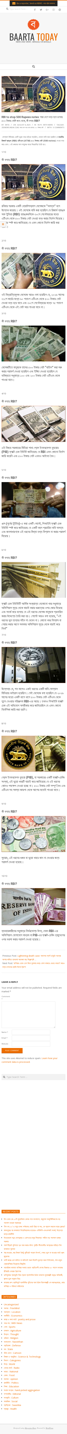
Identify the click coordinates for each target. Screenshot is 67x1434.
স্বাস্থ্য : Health (10, 1408)
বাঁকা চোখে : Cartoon (12, 1352)
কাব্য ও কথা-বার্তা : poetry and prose (20, 1319)
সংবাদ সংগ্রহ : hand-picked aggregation (22, 1390)
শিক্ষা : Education (11, 1386)
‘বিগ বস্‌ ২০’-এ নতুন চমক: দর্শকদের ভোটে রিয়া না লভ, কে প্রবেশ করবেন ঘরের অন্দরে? (34, 1226)
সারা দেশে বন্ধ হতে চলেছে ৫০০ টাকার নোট (31, 127)
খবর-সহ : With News (45, 125)
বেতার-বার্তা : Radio (11, 1367)
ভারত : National (11, 1371)
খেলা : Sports (9, 1326)
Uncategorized (11, 1304)
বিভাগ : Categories (12, 1360)
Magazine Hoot (30, 1428)
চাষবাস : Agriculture (12, 1330)
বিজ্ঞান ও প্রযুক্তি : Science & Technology (22, 1356)
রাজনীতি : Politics (11, 1382)
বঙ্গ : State (8, 1349)
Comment (6, 997)
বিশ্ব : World (9, 1364)
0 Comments (58, 127)
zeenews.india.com (10, 127)
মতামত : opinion (11, 1378)
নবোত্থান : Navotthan (13, 1341)
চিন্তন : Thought (11, 1334)
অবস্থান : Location (12, 1311)
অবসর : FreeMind (11, 1308)
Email (4, 1038)
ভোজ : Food (9, 1375)
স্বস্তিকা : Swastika (12, 1405)
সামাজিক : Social (10, 1401)
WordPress (49, 1428)
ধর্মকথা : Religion (11, 1337)
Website (5, 1044)
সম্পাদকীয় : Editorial (12, 1393)
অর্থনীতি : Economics (13, 1315)
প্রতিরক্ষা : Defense (12, 1345)
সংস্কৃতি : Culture (11, 1397)
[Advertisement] (33, 1159)
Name (5, 1032)
